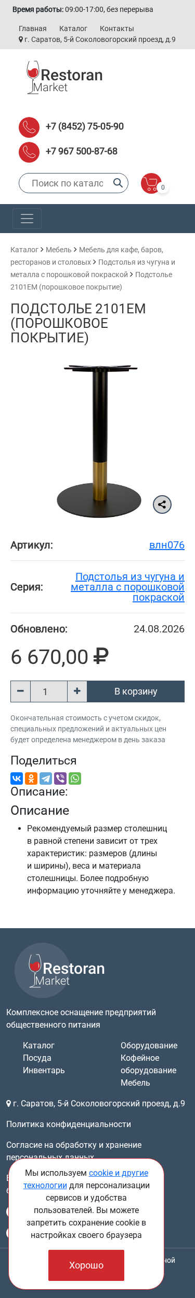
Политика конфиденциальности (68, 1124)
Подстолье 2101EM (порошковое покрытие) (78, 323)
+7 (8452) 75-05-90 (85, 126)
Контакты (117, 28)
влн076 (167, 545)
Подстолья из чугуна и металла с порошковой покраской (128, 586)
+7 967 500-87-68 (82, 151)
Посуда (37, 1058)
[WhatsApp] (75, 778)
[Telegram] (46, 778)
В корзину (136, 691)
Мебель (59, 250)
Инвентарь (44, 1070)
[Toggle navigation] (27, 218)
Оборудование (149, 1045)
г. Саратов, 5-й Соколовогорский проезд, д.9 (99, 39)
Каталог (73, 28)
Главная (33, 28)
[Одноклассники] (31, 778)
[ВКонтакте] (16, 778)
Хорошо (86, 1265)
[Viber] (60, 778)
